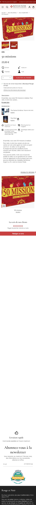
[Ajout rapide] (4, 206)
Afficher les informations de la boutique (15, 90)
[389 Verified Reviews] (18, 485)
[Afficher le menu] (3, 7)
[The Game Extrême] (5, 111)
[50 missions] (18, 191)
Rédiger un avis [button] (18, 234)
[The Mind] (5, 119)
